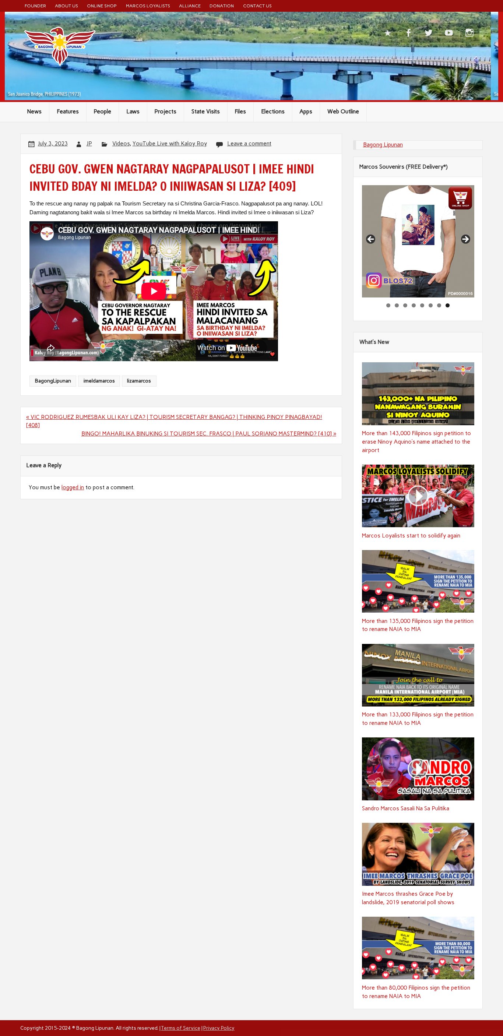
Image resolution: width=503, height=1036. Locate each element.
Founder (35, 5)
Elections (273, 111)
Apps (305, 111)
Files (240, 111)
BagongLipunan (53, 381)
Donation (222, 5)
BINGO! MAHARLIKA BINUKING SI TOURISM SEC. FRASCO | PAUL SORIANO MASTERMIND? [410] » (208, 433)
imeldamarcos (99, 381)
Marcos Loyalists (148, 5)
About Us (66, 5)
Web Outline (343, 111)
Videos (121, 143)
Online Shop (102, 5)
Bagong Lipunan (383, 144)
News (34, 111)
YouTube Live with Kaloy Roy (170, 143)
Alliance (190, 5)
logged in (72, 487)
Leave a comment (249, 143)
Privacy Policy (219, 1028)
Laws (133, 111)
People (102, 111)
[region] (418, 241)
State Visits (205, 111)
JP (89, 143)
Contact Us (257, 5)
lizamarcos (139, 381)
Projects (165, 111)
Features (68, 111)
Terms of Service (180, 1028)
